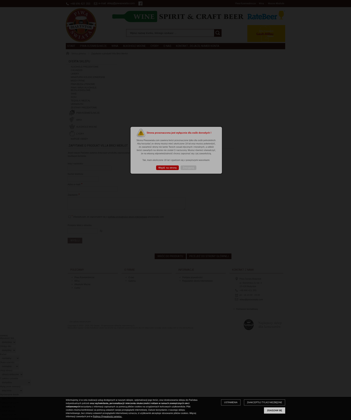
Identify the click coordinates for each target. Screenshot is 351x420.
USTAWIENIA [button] (230, 402)
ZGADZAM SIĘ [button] (274, 410)
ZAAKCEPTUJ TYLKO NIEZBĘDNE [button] (264, 402)
